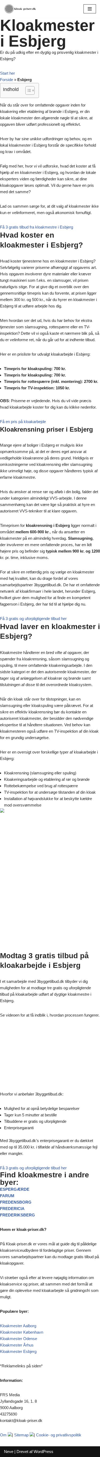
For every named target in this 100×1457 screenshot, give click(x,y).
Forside (6, 79)
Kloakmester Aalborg (18, 1325)
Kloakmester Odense (18, 1338)
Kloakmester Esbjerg (18, 1351)
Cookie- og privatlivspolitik (58, 1435)
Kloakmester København (21, 1332)
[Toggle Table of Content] (27, 90)
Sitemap (21, 1435)
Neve (8, 1451)
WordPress (43, 1451)
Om (3, 1435)
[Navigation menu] (89, 8)
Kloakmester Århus (17, 1345)
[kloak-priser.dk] (20, 9)
